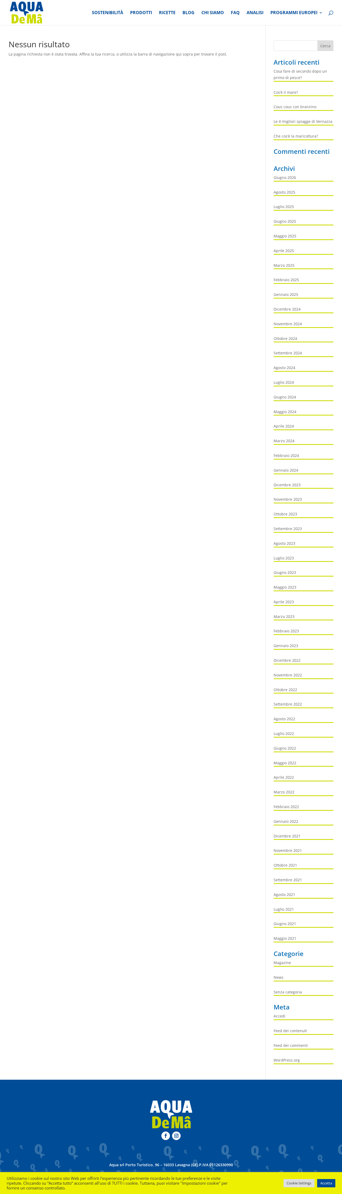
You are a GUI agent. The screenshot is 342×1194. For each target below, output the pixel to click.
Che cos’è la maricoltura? (296, 136)
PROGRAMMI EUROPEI (293, 13)
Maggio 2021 (285, 938)
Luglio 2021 (284, 909)
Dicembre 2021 (287, 836)
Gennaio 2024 (286, 470)
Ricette (167, 13)
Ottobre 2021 (285, 865)
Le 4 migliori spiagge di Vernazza (303, 121)
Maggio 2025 (285, 235)
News (278, 977)
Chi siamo (212, 13)
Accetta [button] (326, 1183)
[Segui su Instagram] (176, 1136)
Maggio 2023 (285, 587)
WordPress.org (287, 1060)
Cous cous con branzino (295, 106)
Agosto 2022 (284, 718)
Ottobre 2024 (285, 338)
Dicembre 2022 (287, 660)
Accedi (279, 1016)
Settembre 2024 (288, 352)
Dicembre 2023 (287, 484)
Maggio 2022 (285, 762)
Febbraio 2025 (286, 279)
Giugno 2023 (285, 572)
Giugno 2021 (285, 923)
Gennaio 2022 (286, 821)
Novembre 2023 (288, 499)
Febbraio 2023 (286, 630)
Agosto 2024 (284, 367)
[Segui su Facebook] (165, 1136)
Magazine (282, 962)
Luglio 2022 (284, 733)
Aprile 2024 (284, 426)
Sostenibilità (107, 13)
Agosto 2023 (284, 543)
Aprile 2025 (284, 250)
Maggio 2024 (285, 411)
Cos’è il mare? (286, 92)
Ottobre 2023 (285, 513)
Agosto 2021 (284, 894)
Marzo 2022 (284, 791)
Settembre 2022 (288, 704)
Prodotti (141, 13)
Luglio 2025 (284, 206)
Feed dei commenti (291, 1045)
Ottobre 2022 (285, 689)
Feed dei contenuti (290, 1030)
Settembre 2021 (288, 879)
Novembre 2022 (288, 675)
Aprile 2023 (284, 601)
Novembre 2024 (288, 323)
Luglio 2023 (284, 558)
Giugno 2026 (285, 177)
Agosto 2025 (284, 192)
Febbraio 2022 (286, 806)
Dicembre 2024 (287, 309)
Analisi (255, 13)
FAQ (235, 13)
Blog (188, 13)
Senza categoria (288, 992)
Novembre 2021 (288, 850)
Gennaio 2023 (286, 645)
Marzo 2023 (284, 616)
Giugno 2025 (285, 221)
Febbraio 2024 (286, 455)
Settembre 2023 (288, 528)
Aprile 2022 (284, 777)
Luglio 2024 (284, 382)
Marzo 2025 (284, 265)
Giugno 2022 (285, 748)
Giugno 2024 (285, 397)
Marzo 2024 (284, 440)
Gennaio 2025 (286, 294)
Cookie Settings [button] (299, 1183)
